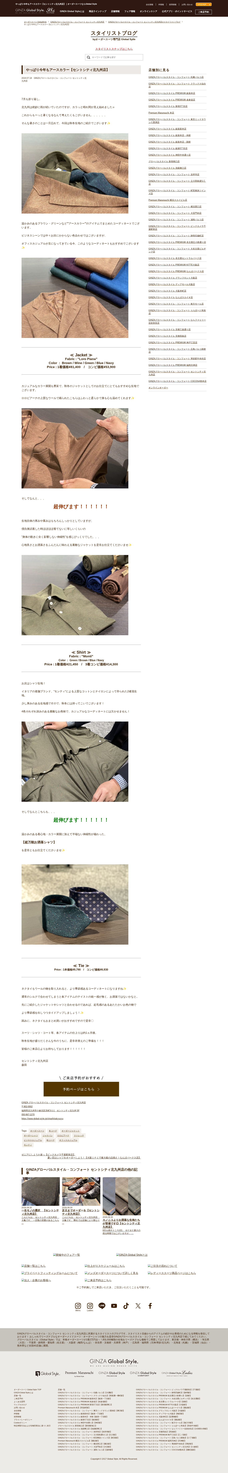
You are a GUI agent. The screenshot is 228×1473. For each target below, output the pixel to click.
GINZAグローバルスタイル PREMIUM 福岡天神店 (173, 365)
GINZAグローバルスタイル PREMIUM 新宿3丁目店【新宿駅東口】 (85, 1405)
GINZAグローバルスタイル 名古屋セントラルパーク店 (175, 258)
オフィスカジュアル (68, 1140)
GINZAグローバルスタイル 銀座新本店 (167, 129)
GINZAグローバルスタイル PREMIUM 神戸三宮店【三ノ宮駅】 (162, 1435)
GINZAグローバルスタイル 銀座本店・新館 (170, 142)
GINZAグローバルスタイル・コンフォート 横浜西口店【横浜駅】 (85, 1444)
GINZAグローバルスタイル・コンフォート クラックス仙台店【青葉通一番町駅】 (91, 1396)
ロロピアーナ (63, 1135)
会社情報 (149, 5)
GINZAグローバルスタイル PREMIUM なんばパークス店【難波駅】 (164, 1408)
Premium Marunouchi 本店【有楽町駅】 (74, 1408)
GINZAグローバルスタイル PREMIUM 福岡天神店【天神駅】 (161, 1441)
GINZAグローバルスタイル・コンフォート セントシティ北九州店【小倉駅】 (167, 1447)
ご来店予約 (203, 12)
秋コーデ (51, 1140)
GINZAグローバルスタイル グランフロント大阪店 (173, 278)
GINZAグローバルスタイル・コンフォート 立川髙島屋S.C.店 (177, 182)
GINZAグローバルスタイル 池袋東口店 (167, 168)
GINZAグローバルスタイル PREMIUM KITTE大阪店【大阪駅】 (162, 1405)
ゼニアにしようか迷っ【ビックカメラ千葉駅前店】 (48, 1154)
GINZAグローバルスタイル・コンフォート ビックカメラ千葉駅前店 (177, 227)
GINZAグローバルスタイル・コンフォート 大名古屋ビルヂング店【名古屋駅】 (168, 1399)
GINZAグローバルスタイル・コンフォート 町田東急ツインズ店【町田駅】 (88, 1438)
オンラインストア (148, 11)
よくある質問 (19, 1402)
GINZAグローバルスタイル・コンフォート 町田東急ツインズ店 (177, 192)
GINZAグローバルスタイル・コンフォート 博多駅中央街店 (177, 358)
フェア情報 (129, 11)
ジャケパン (48, 1135)
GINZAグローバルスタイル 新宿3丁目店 (168, 106)
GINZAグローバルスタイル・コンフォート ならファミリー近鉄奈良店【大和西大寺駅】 (172, 1429)
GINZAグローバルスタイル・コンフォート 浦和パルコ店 (176, 219)
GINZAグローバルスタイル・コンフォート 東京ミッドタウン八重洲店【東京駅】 (91, 1411)
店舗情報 (115, 11)
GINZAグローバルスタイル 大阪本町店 (167, 291)
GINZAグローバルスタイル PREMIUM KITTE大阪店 (174, 265)
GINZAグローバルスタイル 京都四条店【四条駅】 (156, 1432)
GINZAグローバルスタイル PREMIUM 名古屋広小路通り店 (177, 242)
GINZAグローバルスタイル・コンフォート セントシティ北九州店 (177, 373)
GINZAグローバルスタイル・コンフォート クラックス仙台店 (177, 85)
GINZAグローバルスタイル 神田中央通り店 (170, 155)
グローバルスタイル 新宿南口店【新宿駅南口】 (77, 1426)
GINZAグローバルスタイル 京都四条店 (167, 336)
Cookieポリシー (20, 1423)
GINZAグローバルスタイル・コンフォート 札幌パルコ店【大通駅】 (86, 1393)
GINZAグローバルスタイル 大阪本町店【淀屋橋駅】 (157, 1417)
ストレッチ (79, 1135)
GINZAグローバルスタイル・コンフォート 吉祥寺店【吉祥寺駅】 (85, 1432)
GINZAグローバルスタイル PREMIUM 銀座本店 (172, 93)
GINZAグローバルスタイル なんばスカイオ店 (171, 297)
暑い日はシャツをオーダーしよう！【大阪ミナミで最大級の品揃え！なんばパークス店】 (94, 1157)
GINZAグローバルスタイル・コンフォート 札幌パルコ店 (176, 77)
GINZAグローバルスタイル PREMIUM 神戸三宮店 (173, 342)
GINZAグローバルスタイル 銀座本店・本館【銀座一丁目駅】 (83, 1417)
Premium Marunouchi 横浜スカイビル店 (168, 200)
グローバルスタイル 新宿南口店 (164, 161)
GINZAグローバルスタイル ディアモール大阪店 (172, 284)
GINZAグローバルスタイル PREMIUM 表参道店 (172, 99)
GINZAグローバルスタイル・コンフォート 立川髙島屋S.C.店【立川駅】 (87, 1435)
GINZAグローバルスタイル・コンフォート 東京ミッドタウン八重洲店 (177, 121)
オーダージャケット (71, 1131)
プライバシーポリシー (23, 1420)
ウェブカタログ (20, 1405)
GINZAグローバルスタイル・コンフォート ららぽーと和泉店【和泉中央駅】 (167, 1426)
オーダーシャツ (31, 1135)
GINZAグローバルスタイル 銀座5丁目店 (168, 148)
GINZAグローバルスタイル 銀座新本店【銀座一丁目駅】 (81, 1414)
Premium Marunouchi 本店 (161, 113)
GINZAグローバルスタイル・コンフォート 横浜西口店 (175, 206)
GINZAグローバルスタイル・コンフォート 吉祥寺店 (174, 174)
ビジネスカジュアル (33, 1140)
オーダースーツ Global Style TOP (27, 1390)
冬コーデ (53, 1131)
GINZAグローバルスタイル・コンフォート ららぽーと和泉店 (177, 312)
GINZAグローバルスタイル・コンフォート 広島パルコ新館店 (177, 350)
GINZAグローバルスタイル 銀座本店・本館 (170, 135)
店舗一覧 (17, 1396)
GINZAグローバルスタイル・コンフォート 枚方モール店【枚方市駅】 (165, 1423)
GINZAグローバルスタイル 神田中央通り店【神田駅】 (80, 1423)
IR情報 (161, 5)
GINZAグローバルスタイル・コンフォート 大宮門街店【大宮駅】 (85, 1447)
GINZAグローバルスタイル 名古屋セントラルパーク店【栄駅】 (162, 1402)
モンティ (28, 1145)
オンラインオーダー (158, 387)
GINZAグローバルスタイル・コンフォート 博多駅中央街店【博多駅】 (165, 1444)
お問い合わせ (187, 5)
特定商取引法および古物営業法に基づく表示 (32, 1426)
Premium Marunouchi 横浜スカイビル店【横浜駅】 (78, 1441)
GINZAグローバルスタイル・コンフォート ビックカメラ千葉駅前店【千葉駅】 (168, 1390)
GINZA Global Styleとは (72, 11)
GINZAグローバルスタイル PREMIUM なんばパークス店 (176, 271)
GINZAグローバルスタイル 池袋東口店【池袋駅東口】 (80, 1429)
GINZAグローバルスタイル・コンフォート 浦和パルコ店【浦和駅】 (86, 1450)
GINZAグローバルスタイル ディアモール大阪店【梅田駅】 (160, 1414)
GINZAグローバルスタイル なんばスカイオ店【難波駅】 (159, 1420)
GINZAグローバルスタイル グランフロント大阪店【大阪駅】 (161, 1411)
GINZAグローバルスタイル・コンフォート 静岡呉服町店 (176, 235)
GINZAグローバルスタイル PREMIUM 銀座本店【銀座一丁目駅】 (85, 1399)
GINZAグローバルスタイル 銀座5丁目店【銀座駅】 (79, 1420)
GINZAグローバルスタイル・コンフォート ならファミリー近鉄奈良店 (177, 321)
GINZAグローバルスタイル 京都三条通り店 (170, 329)
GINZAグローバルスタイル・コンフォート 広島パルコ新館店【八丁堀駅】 (166, 1438)
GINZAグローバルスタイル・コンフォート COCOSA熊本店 (177, 381)
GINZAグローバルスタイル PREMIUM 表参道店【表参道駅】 (83, 1402)
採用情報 (172, 5)
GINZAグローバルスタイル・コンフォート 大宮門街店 (175, 213)
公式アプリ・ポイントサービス (177, 11)
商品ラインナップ (97, 11)
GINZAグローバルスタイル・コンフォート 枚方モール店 (176, 304)
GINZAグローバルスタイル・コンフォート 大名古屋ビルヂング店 (177, 250)
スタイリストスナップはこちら (114, 48)
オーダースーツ (37, 1131)
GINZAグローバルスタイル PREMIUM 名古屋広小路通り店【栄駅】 (164, 1396)
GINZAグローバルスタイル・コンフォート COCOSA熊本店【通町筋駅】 (166, 1450)
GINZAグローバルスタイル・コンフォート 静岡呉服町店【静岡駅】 (164, 1393)
